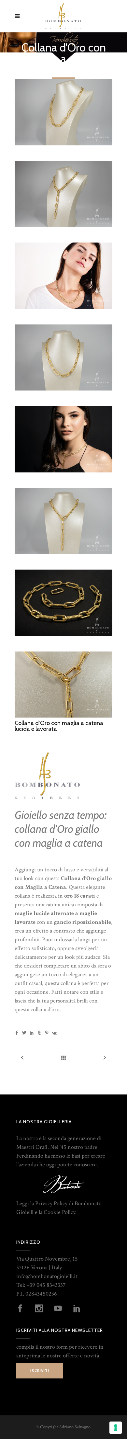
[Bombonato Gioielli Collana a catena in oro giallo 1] (63, 225)
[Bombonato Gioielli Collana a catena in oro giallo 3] (63, 388)
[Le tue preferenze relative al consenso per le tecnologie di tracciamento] (115, 1428)
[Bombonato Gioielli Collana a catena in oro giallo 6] (63, 634)
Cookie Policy (59, 1212)
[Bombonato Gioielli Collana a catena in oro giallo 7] (63, 470)
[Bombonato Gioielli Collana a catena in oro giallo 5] (63, 716)
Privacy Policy (51, 1203)
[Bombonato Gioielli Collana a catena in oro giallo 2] (63, 552)
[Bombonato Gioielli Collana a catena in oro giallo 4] (63, 143)
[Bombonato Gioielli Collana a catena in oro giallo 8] (63, 307)
